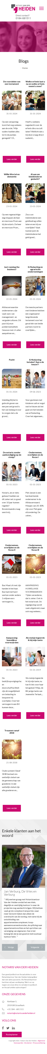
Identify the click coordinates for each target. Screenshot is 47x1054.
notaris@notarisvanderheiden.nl (21, 1013)
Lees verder (12, 159)
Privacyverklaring (39, 1043)
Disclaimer (28, 1043)
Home (25, 68)
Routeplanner (12, 1034)
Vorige (11, 947)
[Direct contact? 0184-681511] (23, 4)
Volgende (35, 947)
